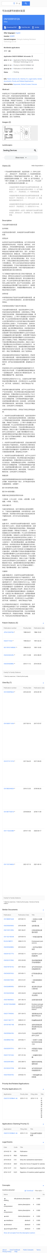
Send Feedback (15, 1250)
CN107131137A (9, 761)
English (18, 33)
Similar (36, 27)
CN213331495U (9, 930)
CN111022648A (9, 831)
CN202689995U (9, 986)
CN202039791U (9, 1048)
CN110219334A (9, 937)
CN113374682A (9, 864)
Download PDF (12, 27)
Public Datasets (28, 1250)
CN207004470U (9, 1075)
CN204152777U (9, 954)
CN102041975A (9, 1068)
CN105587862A (9, 692)
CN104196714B (9, 1024)
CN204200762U (9, 973)
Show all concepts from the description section (19, 1233)
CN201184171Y (9, 1020)
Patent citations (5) (13, 79)
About (5, 1250)
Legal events (32, 79)
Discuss (34, 84)
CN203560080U (9, 664)
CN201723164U (9, 1055)
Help (15, 1251)
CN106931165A (9, 723)
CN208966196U (9, 1040)
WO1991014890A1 (10, 647)
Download (29, 1191)
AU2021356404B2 (10, 1004)
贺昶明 (12, 36)
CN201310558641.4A (10, 1098)
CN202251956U (9, 960)
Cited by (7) (24, 79)
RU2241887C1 (8, 941)
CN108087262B (9, 919)
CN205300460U (9, 925)
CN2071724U (8, 641)
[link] (6, 1199)
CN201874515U (9, 967)
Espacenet (16, 84)
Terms (38, 1250)
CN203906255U (9, 1033)
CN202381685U (9, 1062)
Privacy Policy (7, 1251)
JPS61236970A (9, 632)
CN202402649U (9, 655)
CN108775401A (9, 812)
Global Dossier (26, 84)
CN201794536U (9, 1013)
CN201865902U (9, 1000)
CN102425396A (9, 993)
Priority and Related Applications (22, 81)
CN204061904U (9, 980)
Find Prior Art (25, 27)
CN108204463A (9, 788)
